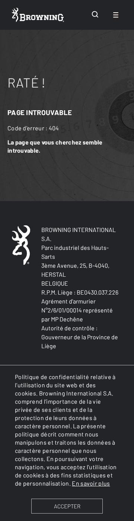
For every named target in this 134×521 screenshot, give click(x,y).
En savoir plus (91, 483)
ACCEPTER (67, 506)
